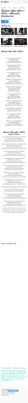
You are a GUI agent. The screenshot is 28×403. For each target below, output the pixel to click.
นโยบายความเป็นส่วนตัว (8, 392)
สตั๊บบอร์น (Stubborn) (8, 23)
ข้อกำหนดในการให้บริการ (9, 393)
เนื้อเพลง (15, 7)
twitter (17, 390)
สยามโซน (3, 7)
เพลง (9, 7)
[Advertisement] (14, 227)
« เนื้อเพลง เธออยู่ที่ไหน (6, 368)
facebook (11, 390)
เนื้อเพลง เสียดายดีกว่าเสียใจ (14, 212)
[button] (26, 2)
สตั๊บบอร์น (22, 7)
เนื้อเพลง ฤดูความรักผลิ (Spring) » (19, 368)
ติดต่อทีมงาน (5, 395)
